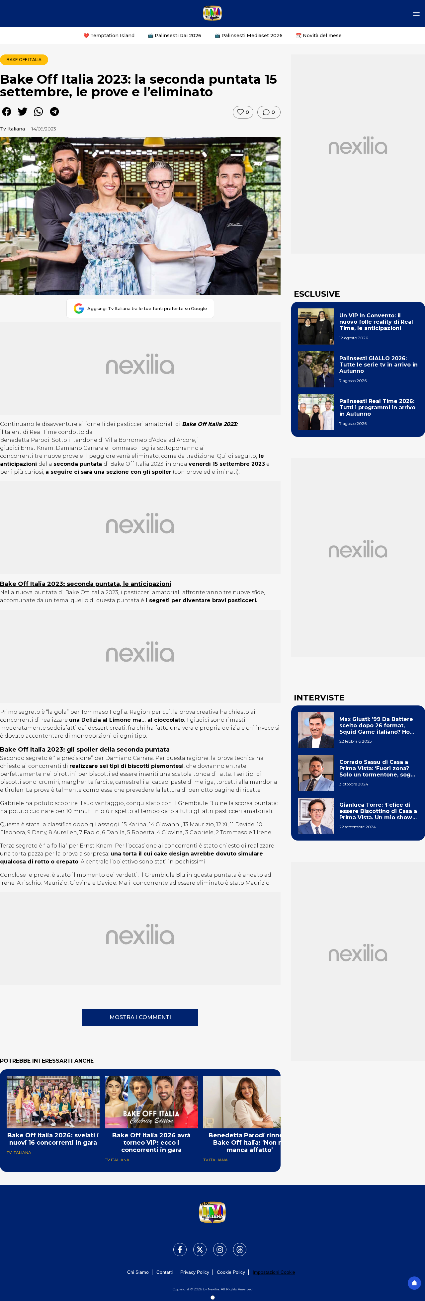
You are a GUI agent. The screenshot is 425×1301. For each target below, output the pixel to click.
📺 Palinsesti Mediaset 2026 (248, 36)
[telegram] (54, 116)
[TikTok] (235, 1245)
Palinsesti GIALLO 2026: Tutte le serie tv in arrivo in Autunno (378, 364)
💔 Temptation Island (108, 36)
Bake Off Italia (24, 59)
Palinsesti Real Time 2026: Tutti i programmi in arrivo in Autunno (377, 407)
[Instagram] (215, 1245)
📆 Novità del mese (319, 36)
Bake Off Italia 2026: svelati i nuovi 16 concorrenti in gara (53, 1139)
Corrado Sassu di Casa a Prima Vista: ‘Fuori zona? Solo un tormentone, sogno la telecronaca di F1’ (378, 768)
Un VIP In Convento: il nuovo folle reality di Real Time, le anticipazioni (376, 321)
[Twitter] (196, 1245)
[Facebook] (176, 1245)
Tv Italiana (12, 129)
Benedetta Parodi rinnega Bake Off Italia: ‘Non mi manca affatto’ (250, 1143)
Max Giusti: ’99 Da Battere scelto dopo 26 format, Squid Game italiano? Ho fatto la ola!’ (376, 725)
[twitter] (22, 116)
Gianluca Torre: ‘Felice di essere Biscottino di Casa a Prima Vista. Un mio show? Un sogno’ (378, 811)
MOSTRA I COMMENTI (140, 1017)
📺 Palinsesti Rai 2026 (174, 36)
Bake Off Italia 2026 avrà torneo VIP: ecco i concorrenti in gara (151, 1143)
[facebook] (6, 116)
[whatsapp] (38, 116)
